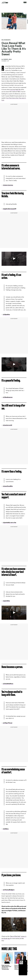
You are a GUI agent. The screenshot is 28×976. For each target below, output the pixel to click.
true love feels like (15, 89)
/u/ (4, 185)
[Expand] (20, 961)
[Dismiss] (25, 961)
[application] (14, 259)
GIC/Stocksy (27, 21)
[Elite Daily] (5, 2)
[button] (14, 258)
